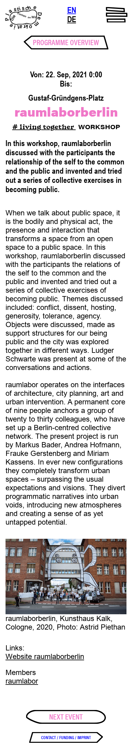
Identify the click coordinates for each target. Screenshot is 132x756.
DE (71, 19)
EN (71, 10)
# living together (44, 127)
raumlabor (22, 681)
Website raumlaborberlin (45, 656)
